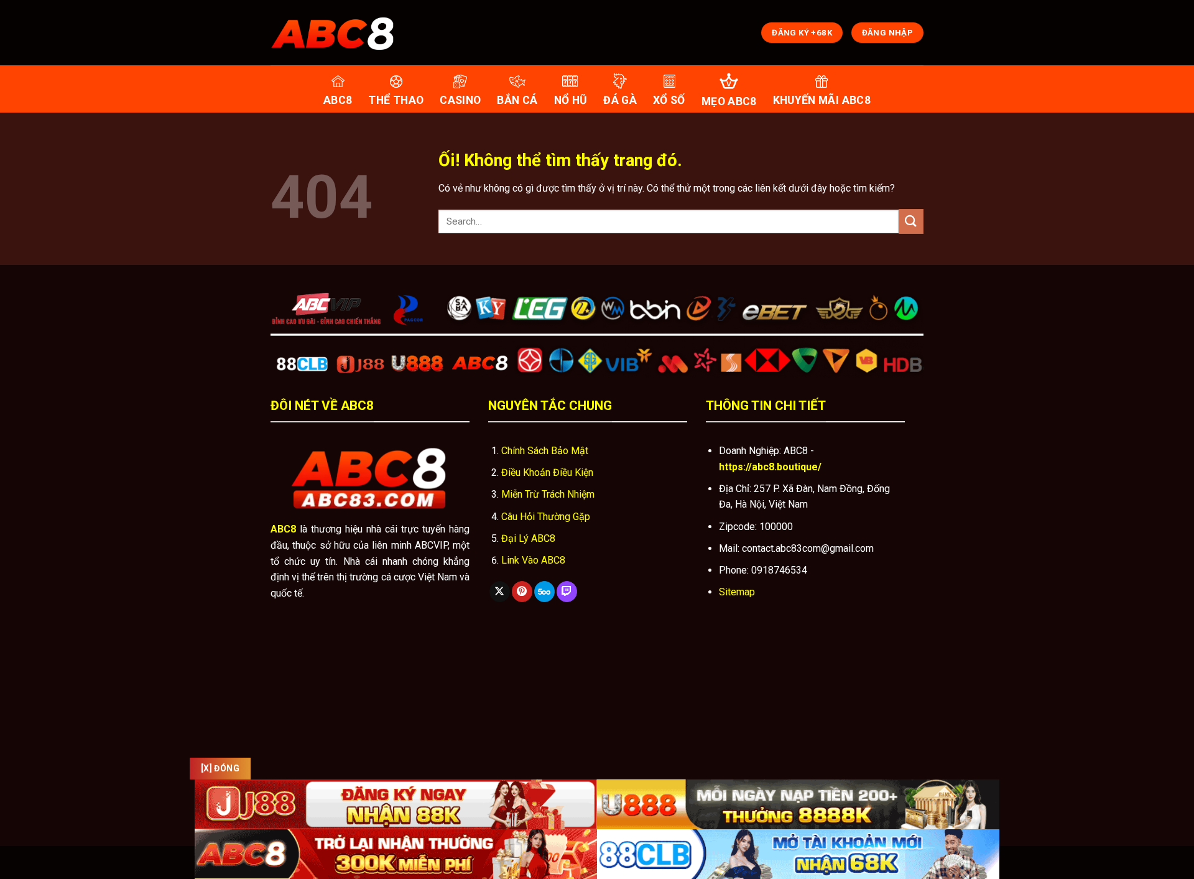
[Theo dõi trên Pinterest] (522, 591)
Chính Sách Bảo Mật (544, 451)
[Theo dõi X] (499, 591)
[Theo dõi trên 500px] (544, 591)
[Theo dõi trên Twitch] (567, 591)
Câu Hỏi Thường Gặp (545, 517)
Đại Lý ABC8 (528, 538)
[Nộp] (911, 221)
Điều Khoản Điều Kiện (547, 472)
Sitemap (737, 592)
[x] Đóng (220, 768)
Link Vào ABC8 (533, 560)
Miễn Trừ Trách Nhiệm (548, 494)
